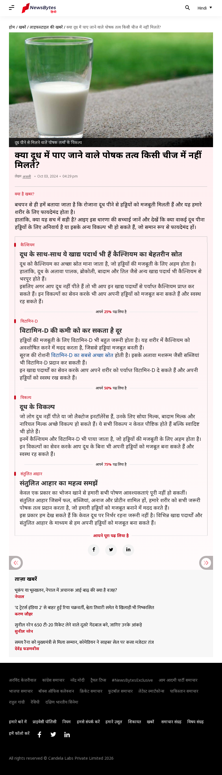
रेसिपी (35, 702)
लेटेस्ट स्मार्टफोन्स (151, 691)
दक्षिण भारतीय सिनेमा (61, 702)
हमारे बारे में (18, 721)
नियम (66, 721)
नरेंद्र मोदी (77, 680)
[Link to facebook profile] (39, 734)
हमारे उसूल (114, 721)
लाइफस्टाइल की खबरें (46, 27)
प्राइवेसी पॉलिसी (45, 721)
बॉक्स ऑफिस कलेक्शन (56, 691)
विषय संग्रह (195, 721)
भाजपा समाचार (21, 691)
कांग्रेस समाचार (53, 680)
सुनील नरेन (24, 631)
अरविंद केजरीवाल (22, 680)
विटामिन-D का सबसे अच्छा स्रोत (82, 355)
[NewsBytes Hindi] (39, 8)
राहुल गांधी (17, 702)
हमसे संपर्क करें (88, 721)
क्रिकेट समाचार (91, 691)
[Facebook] (93, 550)
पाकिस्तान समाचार (184, 691)
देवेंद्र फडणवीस (27, 648)
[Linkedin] (128, 550)
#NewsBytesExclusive (132, 680)
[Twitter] (111, 550)
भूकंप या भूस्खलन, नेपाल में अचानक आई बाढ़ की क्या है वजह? (66, 590)
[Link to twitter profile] (53, 734)
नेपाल (19, 596)
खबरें (22, 27)
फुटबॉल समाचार (120, 691)
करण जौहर (24, 614)
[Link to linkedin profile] (67, 734)
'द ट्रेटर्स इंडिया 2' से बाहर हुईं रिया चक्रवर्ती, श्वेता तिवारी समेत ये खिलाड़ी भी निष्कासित (84, 608)
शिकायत (134, 721)
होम (12, 27)
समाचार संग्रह (171, 721)
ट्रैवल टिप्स (98, 680)
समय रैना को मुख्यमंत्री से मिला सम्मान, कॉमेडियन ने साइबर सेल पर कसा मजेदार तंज (84, 642)
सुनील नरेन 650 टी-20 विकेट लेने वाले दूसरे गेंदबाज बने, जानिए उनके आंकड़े (78, 625)
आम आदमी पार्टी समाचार (178, 680)
